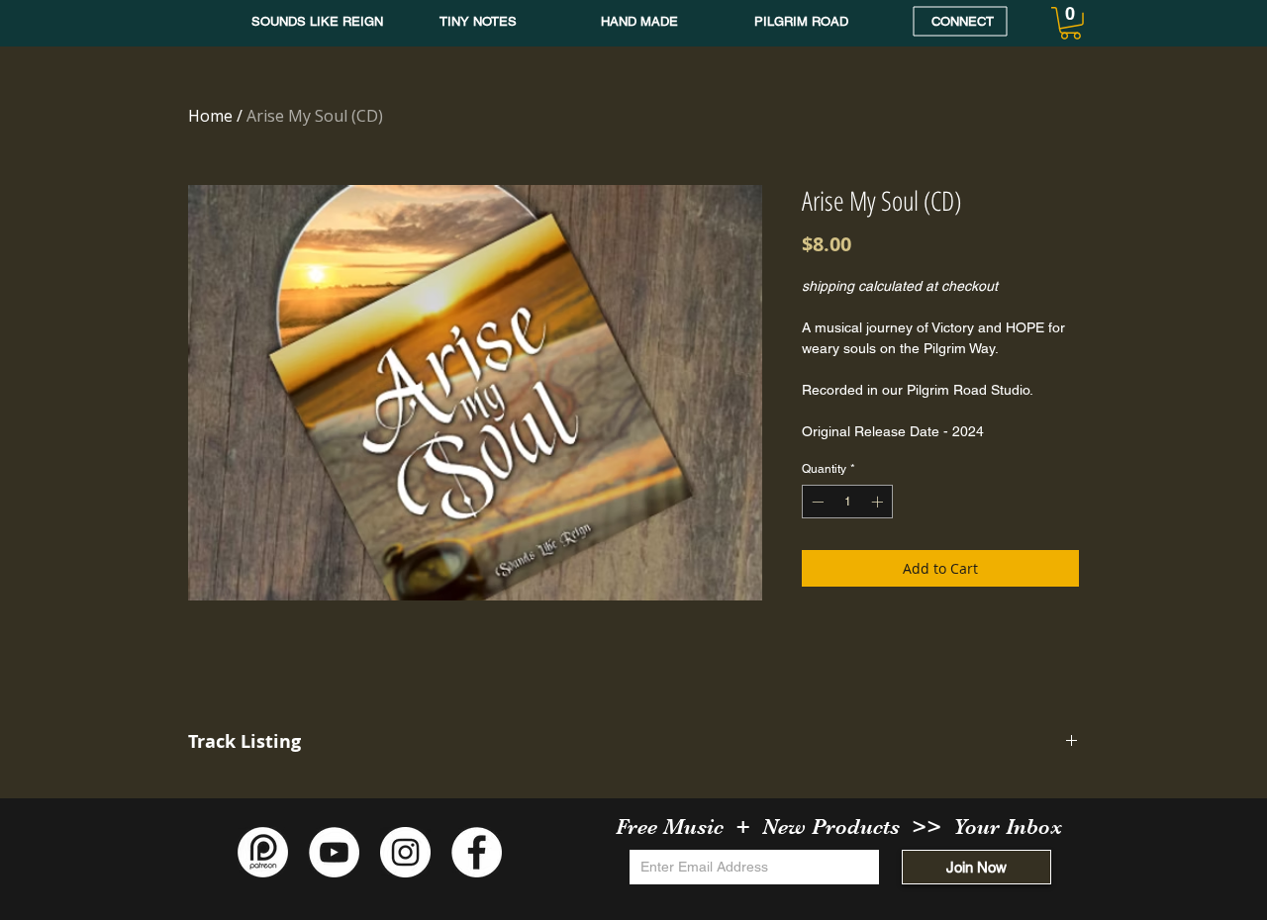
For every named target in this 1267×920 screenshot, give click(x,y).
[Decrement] (816, 501)
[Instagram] (405, 852)
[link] (1070, 23)
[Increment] (879, 501)
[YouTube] (334, 852)
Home (210, 116)
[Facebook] (476, 852)
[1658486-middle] (263, 852)
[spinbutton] (847, 501)
